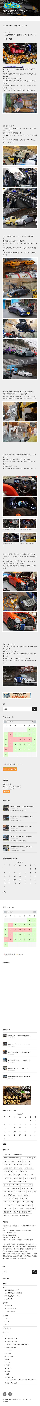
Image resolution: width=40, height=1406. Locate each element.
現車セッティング (11, 1215)
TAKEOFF (28, 1175)
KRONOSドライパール (22, 1164)
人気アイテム (9, 1299)
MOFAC (8, 1175)
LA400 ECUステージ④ (12, 1290)
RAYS (17, 1175)
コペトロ (20, 1191)
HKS (27, 1161)
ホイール (8, 1353)
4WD (7, 1154)
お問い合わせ (7, 1328)
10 (4, 876)
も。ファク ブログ (11, 1308)
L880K (8, 1168)
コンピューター (10, 1377)
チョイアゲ (28, 1202)
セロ (23, 1198)
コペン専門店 (10, 1195)
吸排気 (7, 1359)
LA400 (18, 1168)
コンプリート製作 (11, 1198)
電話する (6, 791)
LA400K (29, 1168)
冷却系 (7, 1374)
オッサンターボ (20, 1181)
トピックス (8, 1305)
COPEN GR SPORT (11, 1158)
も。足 (7, 1181)
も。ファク (29, 1178)
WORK (7, 1178)
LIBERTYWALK (21, 1171)
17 (4, 879)
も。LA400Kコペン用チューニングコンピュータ (22, 1379)
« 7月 (4, 892)
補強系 (7, 1365)
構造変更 (26, 1212)
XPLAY (18, 1178)
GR (6, 1161)
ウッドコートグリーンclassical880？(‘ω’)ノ (22, 816)
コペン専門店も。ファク (15, 11)
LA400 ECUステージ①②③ (13, 1293)
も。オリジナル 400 (11, 1341)
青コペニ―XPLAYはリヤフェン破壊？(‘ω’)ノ (22, 836)
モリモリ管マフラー (24, 1205)
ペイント (8, 1321)
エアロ (9, 1350)
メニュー (21, 18)
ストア (5, 1287)
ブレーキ (8, 1362)
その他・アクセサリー (12, 1383)
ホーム (5, 1283)
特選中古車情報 (10, 1311)
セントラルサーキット (12, 1202)
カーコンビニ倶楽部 (11, 1188)
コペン (31, 1191)
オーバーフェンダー (11, 1185)
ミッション (8, 1368)
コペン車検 (23, 1195)
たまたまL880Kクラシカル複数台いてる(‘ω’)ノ (19, 1076)
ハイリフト (9, 1205)
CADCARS (17, 1154)
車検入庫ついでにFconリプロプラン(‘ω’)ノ (21, 846)
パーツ (5, 1336)
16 (35, 876)
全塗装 (7, 1212)
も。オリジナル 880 (11, 1338)
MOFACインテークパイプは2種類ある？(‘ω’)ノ (22, 806)
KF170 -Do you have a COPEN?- (18, 1344)
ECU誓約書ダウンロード (13, 1296)
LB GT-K (8, 1171)
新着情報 (5, 1303)
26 (15, 883)
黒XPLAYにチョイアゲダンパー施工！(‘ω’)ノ (22, 826)
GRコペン (16, 1161)
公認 (17, 1212)
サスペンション (10, 1356)
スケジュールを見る (10, 769)
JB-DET (8, 1164)
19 (15, 879)
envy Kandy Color (28, 1158)
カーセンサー (27, 1188)
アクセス (8, 1324)
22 (30, 879)
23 (35, 879)
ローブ (8, 1208)
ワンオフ (18, 1208)
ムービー (5, 1332)
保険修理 (30, 1208)
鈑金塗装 (24, 1215)
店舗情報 (5, 1315)
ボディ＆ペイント (10, 1347)
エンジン (8, 1371)
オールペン (26, 1185)
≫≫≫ (24, 810)
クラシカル (9, 1191)
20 (20, 879)
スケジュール (9, 1318)
